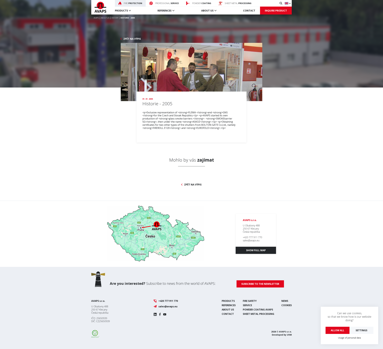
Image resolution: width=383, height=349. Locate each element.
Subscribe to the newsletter (260, 284)
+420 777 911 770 (252, 237)
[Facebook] (159, 314)
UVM (289, 334)
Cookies (286, 305)
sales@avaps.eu (251, 240)
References (164, 10)
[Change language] (288, 3)
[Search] (281, 3)
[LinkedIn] (155, 314)
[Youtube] (164, 314)
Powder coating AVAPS (258, 309)
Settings (361, 330)
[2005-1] (191, 72)
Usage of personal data (349, 337)
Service (247, 305)
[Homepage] (100, 7)
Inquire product (276, 10)
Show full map (256, 250)
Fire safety (250, 301)
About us (207, 10)
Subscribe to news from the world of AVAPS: (163, 283)
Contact (249, 10)
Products (121, 10)
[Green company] (95, 336)
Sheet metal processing (258, 314)
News (284, 301)
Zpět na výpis (132, 38)
